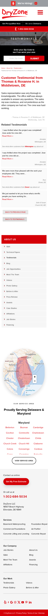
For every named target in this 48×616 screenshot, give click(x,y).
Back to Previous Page (15, 212)
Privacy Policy (21, 613)
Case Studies (11, 308)
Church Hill (24, 443)
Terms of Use (32, 613)
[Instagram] (15, 602)
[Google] (11, 602)
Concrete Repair (38, 533)
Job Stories (10, 319)
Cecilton (10, 432)
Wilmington (29, 146)
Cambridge (38, 427)
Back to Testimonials (14, 219)
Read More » (7, 136)
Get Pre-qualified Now (11, 23)
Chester (10, 438)
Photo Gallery (11, 285)
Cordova (38, 448)
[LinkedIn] (30, 602)
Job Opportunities (13, 269)
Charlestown (38, 432)
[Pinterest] (26, 602)
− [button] (35, 381)
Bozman (24, 427)
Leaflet (28, 386)
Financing (10, 324)
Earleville (38, 454)
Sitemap (41, 613)
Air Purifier (36, 528)
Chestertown (24, 438)
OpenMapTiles (30, 390)
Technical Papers (13, 252)
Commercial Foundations (14, 528)
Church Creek (9, 443)
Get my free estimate (16, 481)
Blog (8, 263)
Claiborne (38, 443)
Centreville (24, 432)
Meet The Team (12, 274)
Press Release (12, 296)
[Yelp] (5, 602)
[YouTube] (22, 602)
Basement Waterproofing (14, 524)
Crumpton (24, 454)
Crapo (10, 454)
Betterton (9, 427)
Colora (10, 448)
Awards (9, 302)
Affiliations (10, 313)
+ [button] (35, 377)
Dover (27, 187)
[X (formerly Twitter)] (19, 602)
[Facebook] (8, 602)
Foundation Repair (39, 524)
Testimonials (11, 257)
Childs (38, 438)
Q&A (8, 246)
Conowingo (24, 448)
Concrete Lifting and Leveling (16, 533)
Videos (9, 280)
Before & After (12, 291)
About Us (10, 239)
